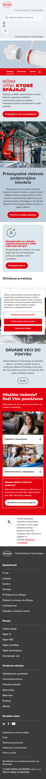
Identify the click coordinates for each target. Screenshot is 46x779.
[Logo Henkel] (7, 4)
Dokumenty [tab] (21, 71)
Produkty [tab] (10, 71)
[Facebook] (8, 723)
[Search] (7, 17)
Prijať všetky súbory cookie (23, 321)
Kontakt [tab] (33, 71)
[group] (23, 81)
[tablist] (21, 71)
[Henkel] (7, 553)
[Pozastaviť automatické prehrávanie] (40, 72)
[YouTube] (13, 723)
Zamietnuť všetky (23, 328)
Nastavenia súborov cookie (23, 314)
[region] (23, 312)
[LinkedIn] (4, 723)
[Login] (4, 23)
